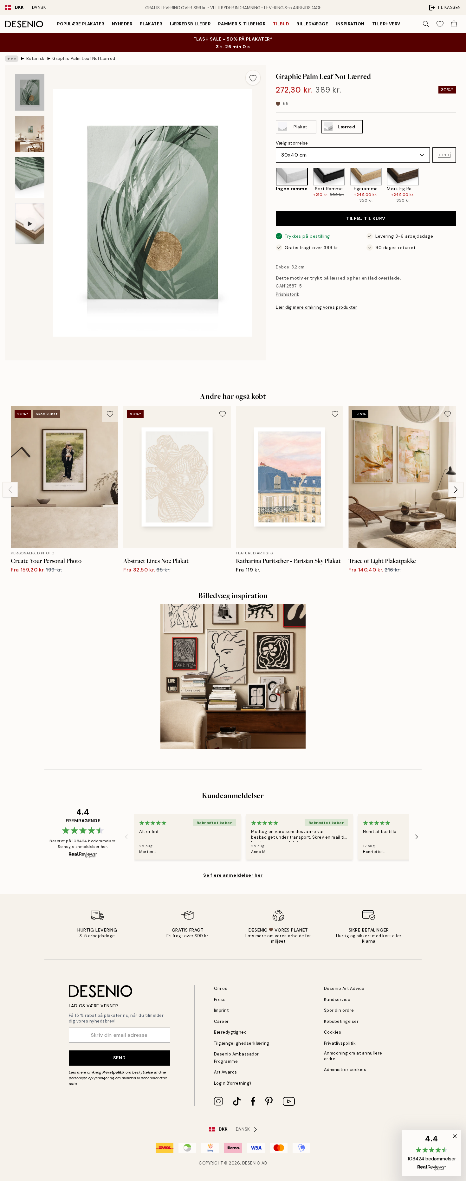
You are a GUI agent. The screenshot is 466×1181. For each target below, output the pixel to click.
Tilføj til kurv (365, 218)
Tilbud (281, 24)
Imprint (221, 1010)
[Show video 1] (29, 224)
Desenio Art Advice (344, 988)
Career (221, 1021)
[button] (444, 155)
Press (220, 999)
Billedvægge (312, 24)
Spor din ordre (339, 1010)
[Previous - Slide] (271, 186)
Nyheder (122, 24)
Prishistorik (287, 294)
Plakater (151, 24)
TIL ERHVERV (386, 24)
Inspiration (350, 24)
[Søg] (426, 24)
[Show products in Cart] (454, 24)
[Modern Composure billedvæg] (233, 676)
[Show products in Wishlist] (440, 24)
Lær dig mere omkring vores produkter (316, 307)
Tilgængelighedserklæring (241, 1043)
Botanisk (35, 58)
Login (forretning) (232, 1083)
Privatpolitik (113, 1072)
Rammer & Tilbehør (241, 24)
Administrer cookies (345, 1069)
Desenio (251, 1163)
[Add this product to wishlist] (253, 77)
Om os (221, 988)
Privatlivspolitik (340, 1043)
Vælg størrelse (292, 143)
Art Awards (225, 1072)
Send (119, 1058)
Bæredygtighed (230, 1032)
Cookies (332, 1032)
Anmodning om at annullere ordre (353, 1055)
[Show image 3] (29, 177)
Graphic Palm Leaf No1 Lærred (83, 58)
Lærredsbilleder (190, 24)
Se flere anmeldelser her (232, 875)
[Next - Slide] (461, 186)
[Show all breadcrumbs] (11, 58)
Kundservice (337, 999)
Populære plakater (80, 24)
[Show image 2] (29, 134)
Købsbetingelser (341, 1021)
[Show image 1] (29, 92)
